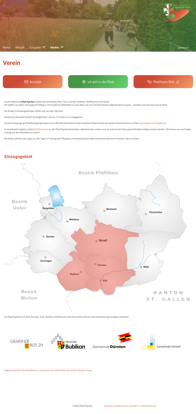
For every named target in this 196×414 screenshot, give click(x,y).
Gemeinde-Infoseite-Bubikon (24, 370)
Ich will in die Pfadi (100, 81)
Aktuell (20, 47)
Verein (54, 47)
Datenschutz (122, 405)
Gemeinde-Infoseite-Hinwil (52, 370)
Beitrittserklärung (42, 129)
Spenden (133, 405)
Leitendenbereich (147, 405)
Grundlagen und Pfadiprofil (153, 123)
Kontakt (34, 81)
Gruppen (35, 47)
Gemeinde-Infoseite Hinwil (79, 370)
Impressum (109, 405)
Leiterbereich (183, 47)
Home (6, 47)
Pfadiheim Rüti (164, 81)
